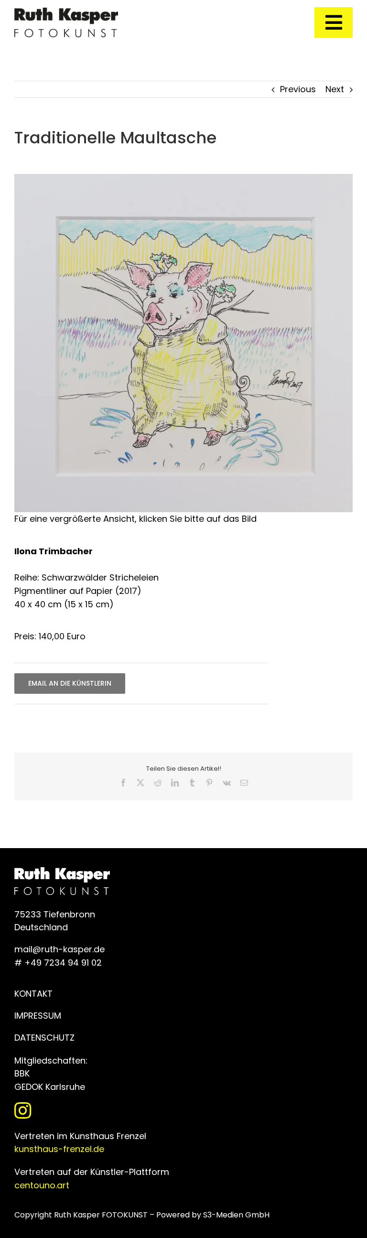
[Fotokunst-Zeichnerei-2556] (183, 178)
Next (334, 89)
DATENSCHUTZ (44, 1038)
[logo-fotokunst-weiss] (66, 12)
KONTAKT (33, 994)
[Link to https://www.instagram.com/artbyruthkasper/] (181, 1110)
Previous (298, 89)
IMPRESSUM (37, 1016)
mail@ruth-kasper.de (59, 949)
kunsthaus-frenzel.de (59, 1149)
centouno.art (41, 1185)
